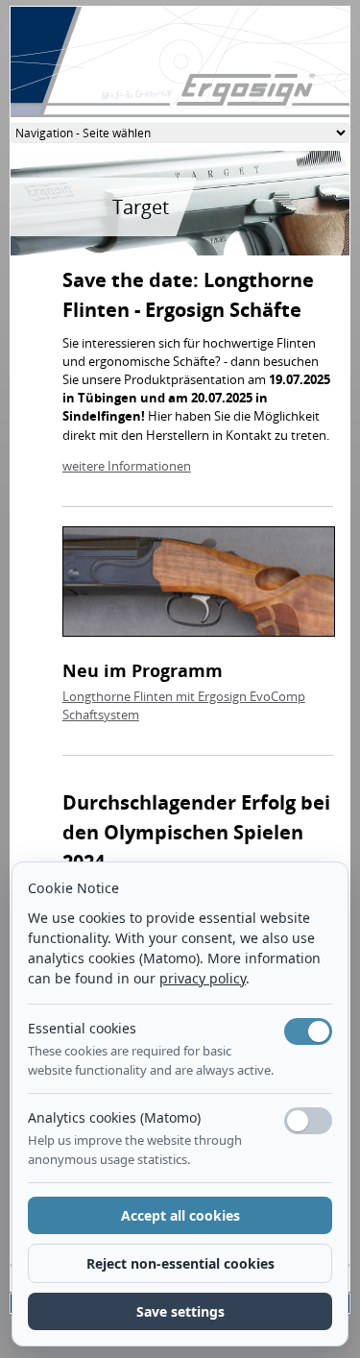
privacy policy (202, 978)
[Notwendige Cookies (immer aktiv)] (308, 1031)
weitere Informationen (126, 465)
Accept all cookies (180, 1215)
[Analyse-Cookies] (308, 1120)
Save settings (180, 1311)
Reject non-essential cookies (180, 1263)
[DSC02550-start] (198, 585)
